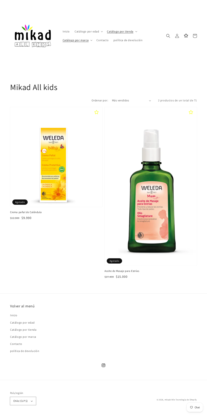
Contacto (16, 344)
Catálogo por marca (23, 337)
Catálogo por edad (22, 322)
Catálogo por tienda (23, 329)
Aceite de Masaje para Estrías (122, 271)
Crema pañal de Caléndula (26, 212)
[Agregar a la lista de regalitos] (96, 112)
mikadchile (170, 399)
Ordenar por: (100, 100)
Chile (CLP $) (20, 401)
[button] (88, 31)
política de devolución (24, 351)
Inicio (13, 315)
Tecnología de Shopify (186, 399)
